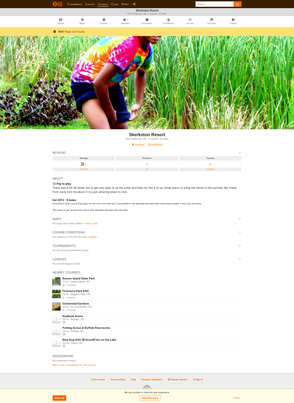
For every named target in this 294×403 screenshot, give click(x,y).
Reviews (59, 152)
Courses (103, 4)
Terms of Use (98, 379)
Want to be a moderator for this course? (74, 365)
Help (133, 379)
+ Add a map (90, 223)
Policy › (237, 398)
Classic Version (178, 379)
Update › (93, 236)
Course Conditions (69, 232)
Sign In (199, 379)
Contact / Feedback (151, 379)
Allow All (59, 398)
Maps (57, 219)
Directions (139, 144)
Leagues (90, 4)
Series (125, 4)
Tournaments (74, 4)
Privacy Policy (118, 379)
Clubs (114, 4)
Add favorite (156, 144)
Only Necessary (150, 398)
